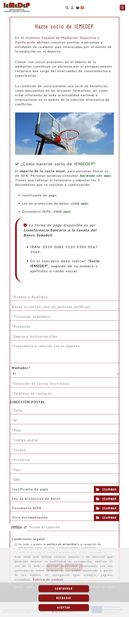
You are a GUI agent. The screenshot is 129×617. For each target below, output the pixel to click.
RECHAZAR (63, 598)
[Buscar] (67, 7)
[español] (82, 7)
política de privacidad (61, 544)
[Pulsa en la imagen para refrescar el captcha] (16, 527)
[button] (72, 7)
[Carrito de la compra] (77, 7)
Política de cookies (48, 579)
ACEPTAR (63, 607)
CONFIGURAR (64, 588)
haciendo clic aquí (95, 175)
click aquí (79, 203)
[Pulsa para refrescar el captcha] (25, 527)
